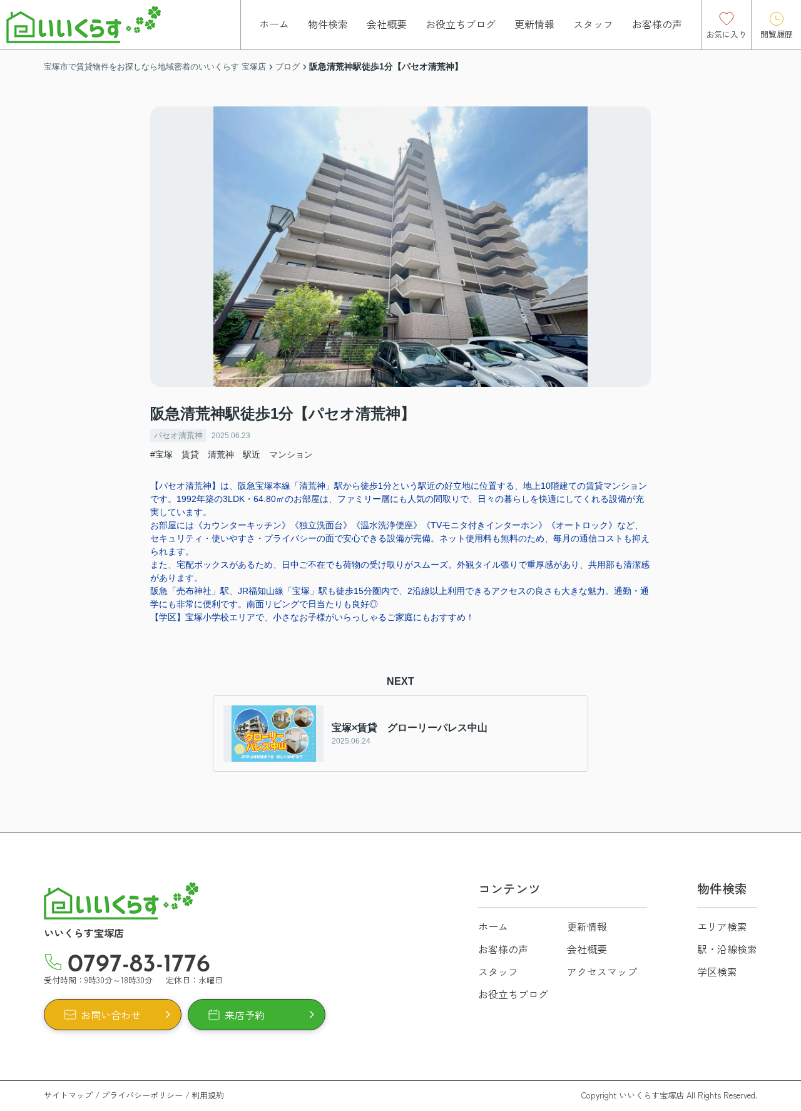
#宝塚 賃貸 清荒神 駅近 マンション (231, 454)
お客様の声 (657, 23)
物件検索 (328, 23)
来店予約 (245, 1014)
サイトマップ (68, 1095)
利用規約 (207, 1095)
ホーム (274, 23)
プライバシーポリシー (142, 1095)
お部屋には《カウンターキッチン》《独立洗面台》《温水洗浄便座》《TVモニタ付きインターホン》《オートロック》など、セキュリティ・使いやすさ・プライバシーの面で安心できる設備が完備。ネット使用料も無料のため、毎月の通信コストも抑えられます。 (400, 538)
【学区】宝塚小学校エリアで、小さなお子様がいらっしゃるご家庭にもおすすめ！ (312, 617)
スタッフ (593, 23)
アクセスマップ (602, 971)
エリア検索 (722, 926)
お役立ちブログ (461, 23)
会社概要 (387, 23)
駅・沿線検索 (727, 948)
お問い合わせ (111, 1014)
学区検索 (717, 971)
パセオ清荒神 (178, 435)
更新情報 (534, 23)
